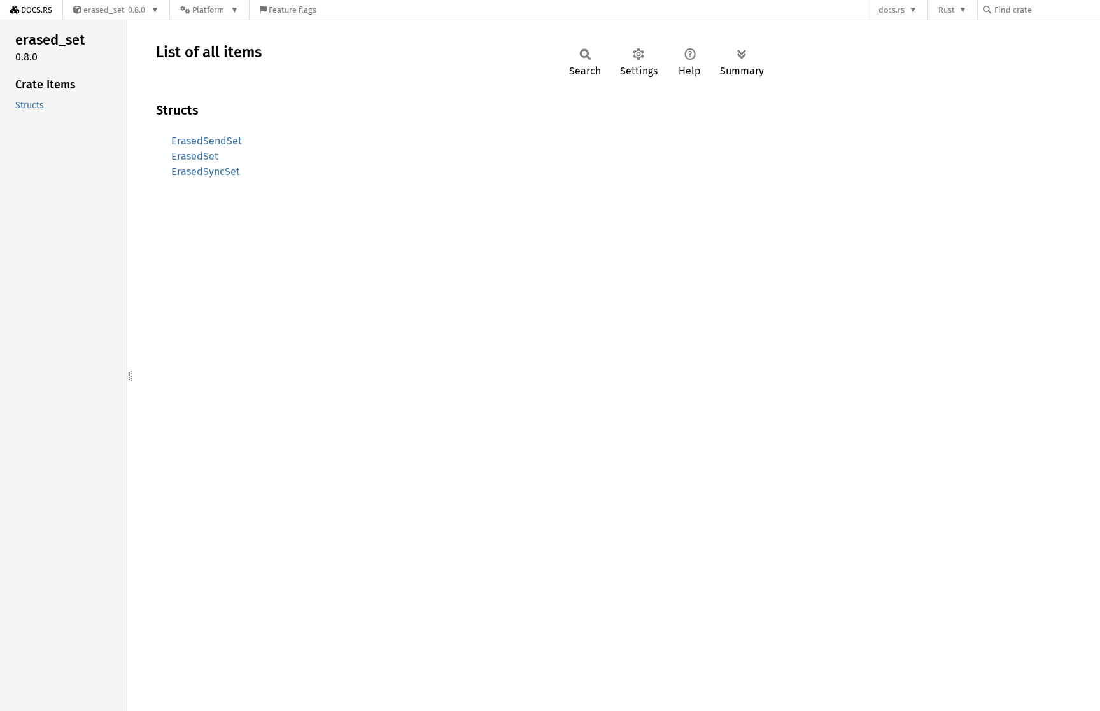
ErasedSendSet (206, 141)
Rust (946, 10)
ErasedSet (194, 156)
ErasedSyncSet (205, 171)
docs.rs (891, 10)
